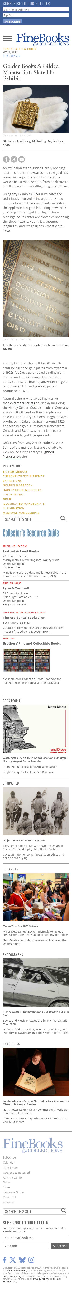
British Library (15, 471)
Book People (12, 700)
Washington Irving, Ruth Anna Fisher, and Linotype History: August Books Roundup (35, 759)
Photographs (13, 954)
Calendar (9, 1162)
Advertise (9, 1202)
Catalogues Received (16, 1172)
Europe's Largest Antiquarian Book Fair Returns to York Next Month (35, 1120)
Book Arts (10, 869)
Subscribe (9, 1157)
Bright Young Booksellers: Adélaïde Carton (30, 767)
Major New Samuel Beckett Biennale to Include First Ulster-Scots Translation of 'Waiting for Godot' (35, 933)
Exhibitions (12, 480)
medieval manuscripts (19, 403)
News (6, 1182)
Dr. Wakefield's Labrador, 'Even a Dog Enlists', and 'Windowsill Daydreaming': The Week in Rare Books (35, 1031)
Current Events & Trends (19, 49)
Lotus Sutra (13, 494)
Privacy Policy (40, 1278)
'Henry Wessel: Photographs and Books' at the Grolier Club (36, 1013)
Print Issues (10, 1167)
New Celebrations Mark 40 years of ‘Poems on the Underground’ (34, 942)
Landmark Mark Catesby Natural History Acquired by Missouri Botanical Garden (36, 1102)
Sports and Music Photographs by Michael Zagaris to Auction (35, 1022)
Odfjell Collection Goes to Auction (24, 840)
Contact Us (10, 1197)
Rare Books (11, 1044)
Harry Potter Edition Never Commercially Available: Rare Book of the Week (35, 1111)
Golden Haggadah (18, 485)
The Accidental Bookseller (24, 617)
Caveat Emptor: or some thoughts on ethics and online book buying (33, 856)
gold (7, 499)
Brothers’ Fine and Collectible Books (32, 643)
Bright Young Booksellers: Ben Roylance (28, 772)
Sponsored (11, 783)
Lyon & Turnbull (16, 588)
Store (6, 1187)
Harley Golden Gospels (22, 490)
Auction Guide (12, 1178)
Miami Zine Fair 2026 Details (20, 926)
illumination (14, 508)
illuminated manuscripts (24, 503)
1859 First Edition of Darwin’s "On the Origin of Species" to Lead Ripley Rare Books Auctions (33, 847)
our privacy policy (17, 1270)
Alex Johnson (11, 55)
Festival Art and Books (21, 551)
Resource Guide (13, 1192)
